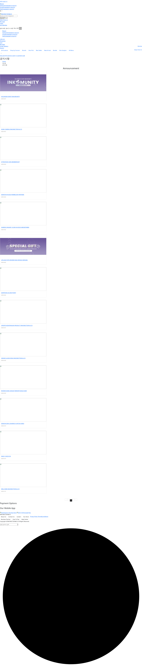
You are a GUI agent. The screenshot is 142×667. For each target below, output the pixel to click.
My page (2, 21)
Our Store (26, 517)
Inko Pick (31, 50)
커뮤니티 (2, 39)
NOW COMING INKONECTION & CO (11, 129)
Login (1, 23)
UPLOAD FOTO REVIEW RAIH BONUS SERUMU (14, 260)
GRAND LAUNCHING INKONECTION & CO (13, 358)
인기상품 (17, 56)
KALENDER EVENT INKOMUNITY (10, 96)
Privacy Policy (34, 516)
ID (1, 11)
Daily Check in (4, 20)
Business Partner (6, 519)
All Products (4, 50)
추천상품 (7, 56)
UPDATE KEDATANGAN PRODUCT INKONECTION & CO (16, 325)
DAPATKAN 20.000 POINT (8, 293)
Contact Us (11, 517)
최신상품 (12, 56)
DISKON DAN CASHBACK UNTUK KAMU (12, 423)
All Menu (71, 50)
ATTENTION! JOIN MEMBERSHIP (10, 162)
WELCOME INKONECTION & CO (10, 489)
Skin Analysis (62, 50)
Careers (19, 517)
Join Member (3, 25)
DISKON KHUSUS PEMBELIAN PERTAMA (12, 194)
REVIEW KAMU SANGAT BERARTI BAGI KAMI (14, 391)
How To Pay (16, 519)
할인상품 (22, 56)
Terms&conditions (43, 516)
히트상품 (2, 56)
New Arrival (47, 50)
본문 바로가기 (3, 1)
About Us (3, 517)
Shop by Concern (15, 50)
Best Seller (39, 50)
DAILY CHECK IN (6, 456)
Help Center (24, 519)
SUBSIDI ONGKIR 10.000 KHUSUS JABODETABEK (15, 227)
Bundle (55, 50)
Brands (24, 50)
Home (4, 61)
